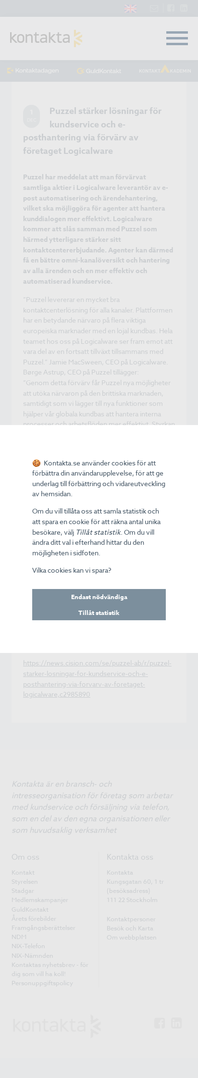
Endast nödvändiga (99, 596)
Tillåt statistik (99, 612)
